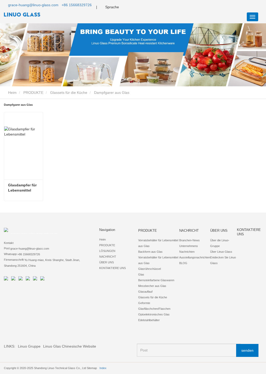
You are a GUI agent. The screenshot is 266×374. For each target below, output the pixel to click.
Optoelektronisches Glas (154, 314)
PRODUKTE (33, 92)
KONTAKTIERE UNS (112, 268)
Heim (12, 92)
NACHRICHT (107, 256)
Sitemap (92, 368)
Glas (141, 274)
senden (247, 350)
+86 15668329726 (77, 5)
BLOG (183, 263)
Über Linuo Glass (221, 251)
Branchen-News (189, 240)
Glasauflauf (145, 291)
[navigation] (252, 16)
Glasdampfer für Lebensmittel (23, 187)
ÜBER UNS (106, 262)
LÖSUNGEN (107, 250)
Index (103, 368)
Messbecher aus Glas (152, 285)
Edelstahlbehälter (149, 320)
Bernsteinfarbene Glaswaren (156, 280)
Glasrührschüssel (149, 268)
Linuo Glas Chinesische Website (69, 346)
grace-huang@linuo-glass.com (33, 5)
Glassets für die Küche (68, 92)
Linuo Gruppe (29, 346)
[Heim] (30, 14)
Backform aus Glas (150, 251)
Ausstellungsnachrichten (194, 257)
